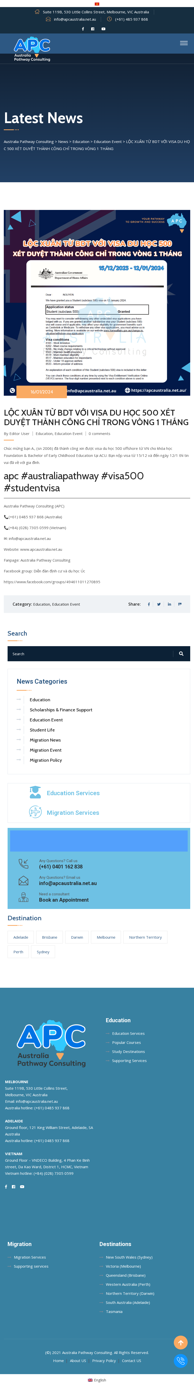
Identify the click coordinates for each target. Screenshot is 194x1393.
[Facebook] (83, 28)
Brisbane (49, 937)
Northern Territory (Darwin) (130, 1293)
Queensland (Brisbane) (126, 1275)
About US (78, 1360)
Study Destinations (128, 1051)
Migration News (45, 740)
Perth (18, 951)
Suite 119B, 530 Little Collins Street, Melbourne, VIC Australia (96, 11)
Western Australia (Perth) (128, 1284)
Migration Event (46, 750)
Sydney (43, 951)
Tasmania (114, 1311)
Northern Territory (145, 937)
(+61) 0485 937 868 (51, 1107)
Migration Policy (46, 760)
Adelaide (20, 937)
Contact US (131, 1360)
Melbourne (106, 937)
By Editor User (17, 433)
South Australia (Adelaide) (128, 1302)
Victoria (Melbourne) (123, 1266)
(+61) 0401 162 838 (61, 866)
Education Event (69, 433)
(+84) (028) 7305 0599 (54, 1173)
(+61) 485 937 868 (131, 19)
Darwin (77, 937)
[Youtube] (104, 28)
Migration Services (73, 812)
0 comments (99, 433)
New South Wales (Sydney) (129, 1257)
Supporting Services (129, 1060)
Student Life (42, 730)
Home (58, 1360)
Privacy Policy (104, 1360)
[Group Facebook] (92, 28)
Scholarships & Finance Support (61, 710)
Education (44, 433)
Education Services (73, 793)
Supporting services (31, 1266)
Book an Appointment (64, 899)
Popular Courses (126, 1042)
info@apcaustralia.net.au (75, 19)
